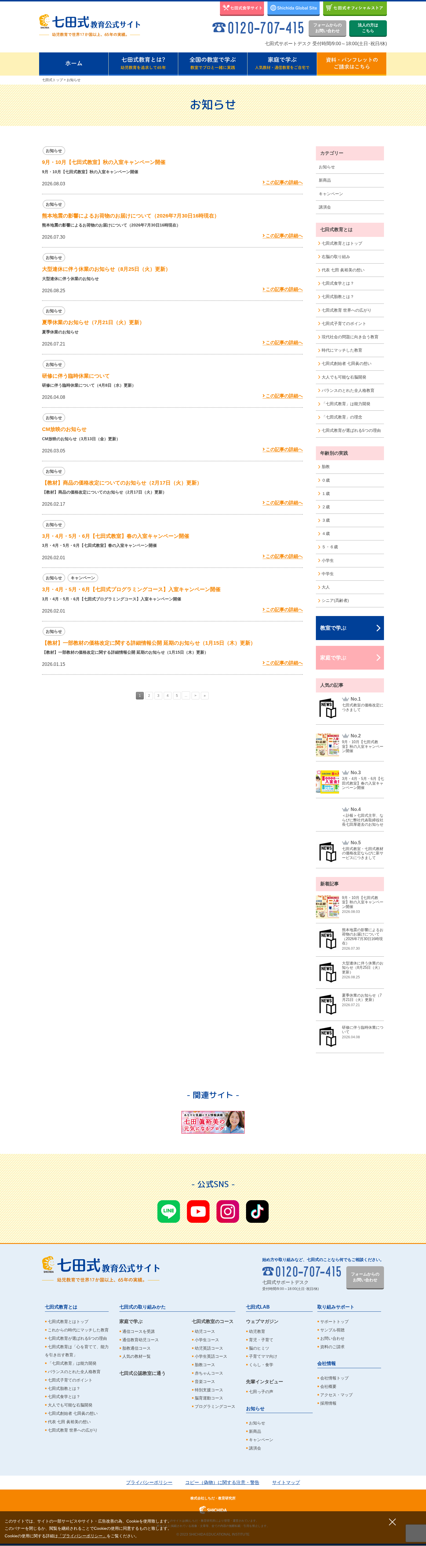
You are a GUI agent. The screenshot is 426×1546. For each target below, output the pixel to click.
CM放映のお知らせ (64, 429)
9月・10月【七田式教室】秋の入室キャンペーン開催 (103, 162)
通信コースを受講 (138, 1331)
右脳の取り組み (336, 256)
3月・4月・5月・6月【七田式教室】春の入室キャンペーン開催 (115, 536)
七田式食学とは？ (338, 283)
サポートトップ (334, 1321)
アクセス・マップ (336, 1395)
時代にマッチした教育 (342, 350)
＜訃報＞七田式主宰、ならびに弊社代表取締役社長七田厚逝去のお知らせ (362, 820)
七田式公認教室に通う (142, 1373)
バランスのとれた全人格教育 (348, 390)
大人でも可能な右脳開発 (344, 377)
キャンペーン (331, 193)
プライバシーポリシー (149, 1482)
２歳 (326, 507)
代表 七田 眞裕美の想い (343, 270)
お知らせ (327, 167)
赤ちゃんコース (209, 1373)
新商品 (325, 180)
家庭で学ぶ (333, 658)
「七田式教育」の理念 (342, 417)
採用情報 (328, 1403)
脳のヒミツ (259, 1348)
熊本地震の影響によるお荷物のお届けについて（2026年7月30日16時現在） (130, 216)
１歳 (326, 493)
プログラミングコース (215, 1406)
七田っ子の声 (261, 1391)
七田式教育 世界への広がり (347, 310)
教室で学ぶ (333, 628)
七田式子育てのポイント (344, 323)
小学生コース (207, 1339)
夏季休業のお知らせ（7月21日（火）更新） (93, 322)
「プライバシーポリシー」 (82, 1536)
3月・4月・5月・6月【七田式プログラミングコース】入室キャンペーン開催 (131, 589)
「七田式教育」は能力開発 (346, 403)
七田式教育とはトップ (342, 243)
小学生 (328, 560)
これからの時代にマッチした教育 (78, 1330)
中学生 (328, 573)
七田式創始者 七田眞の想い (347, 363)
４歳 (326, 533)
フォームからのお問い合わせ (327, 28)
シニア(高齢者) (335, 600)
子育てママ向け (263, 1356)
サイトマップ (286, 1482)
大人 (326, 587)
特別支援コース (209, 1390)
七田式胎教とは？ (338, 296)
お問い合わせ (332, 1338)
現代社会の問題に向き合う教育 (350, 337)
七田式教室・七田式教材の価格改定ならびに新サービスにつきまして (362, 853)
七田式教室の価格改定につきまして (362, 707)
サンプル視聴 (332, 1330)
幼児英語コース (209, 1348)
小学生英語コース (211, 1356)
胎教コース (205, 1364)
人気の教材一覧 (136, 1356)
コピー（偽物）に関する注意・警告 (222, 1482)
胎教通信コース (136, 1348)
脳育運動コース (209, 1398)
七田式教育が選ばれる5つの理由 (351, 430)
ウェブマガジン (262, 1321)
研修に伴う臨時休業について (76, 376)
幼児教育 (257, 1331)
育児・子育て (261, 1339)
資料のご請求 (332, 1346)
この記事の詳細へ (284, 182)
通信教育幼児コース (140, 1339)
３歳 (326, 520)
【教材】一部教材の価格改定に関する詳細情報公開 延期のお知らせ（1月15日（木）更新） (149, 643)
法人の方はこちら (368, 28)
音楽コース (205, 1381)
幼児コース (205, 1331)
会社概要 (328, 1386)
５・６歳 (330, 546)
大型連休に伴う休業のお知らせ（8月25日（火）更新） (106, 269)
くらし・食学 (261, 1364)
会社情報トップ (334, 1378)
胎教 (326, 466)
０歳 (326, 480)
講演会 (325, 207)
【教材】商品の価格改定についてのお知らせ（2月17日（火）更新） (122, 483)
